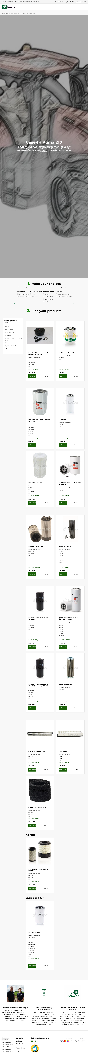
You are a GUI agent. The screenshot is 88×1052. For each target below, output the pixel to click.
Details (46, 376)
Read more (79, 1024)
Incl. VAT (84, 1)
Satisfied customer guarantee (19, 1043)
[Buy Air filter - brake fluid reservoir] (70, 335)
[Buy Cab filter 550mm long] (40, 734)
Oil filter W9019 (34, 932)
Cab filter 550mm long (36, 751)
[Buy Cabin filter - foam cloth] (40, 790)
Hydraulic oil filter (65, 546)
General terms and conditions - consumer (7, 1044)
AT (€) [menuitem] (72, 1)
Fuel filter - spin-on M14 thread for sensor (70, 483)
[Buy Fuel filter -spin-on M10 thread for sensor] (40, 402)
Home (3, 13)
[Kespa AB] (9, 7)
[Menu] (85, 7)
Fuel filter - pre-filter (35, 483)
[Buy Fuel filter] (70, 402)
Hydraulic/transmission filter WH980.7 (38, 618)
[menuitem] (57, 1)
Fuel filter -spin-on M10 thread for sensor (39, 420)
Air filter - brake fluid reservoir (70, 353)
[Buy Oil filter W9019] (40, 915)
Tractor (20, 13)
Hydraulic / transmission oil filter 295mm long (68, 618)
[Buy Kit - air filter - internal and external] (40, 852)
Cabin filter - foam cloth (37, 807)
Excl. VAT (78, 1)
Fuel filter (62, 420)
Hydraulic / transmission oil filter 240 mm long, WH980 (38, 685)
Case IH (25, 13)
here (49, 1024)
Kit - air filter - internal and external (38, 869)
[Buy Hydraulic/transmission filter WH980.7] (40, 600)
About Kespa (20, 1048)
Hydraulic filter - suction (37, 546)
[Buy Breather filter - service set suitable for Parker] (40, 335)
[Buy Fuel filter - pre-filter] (40, 465)
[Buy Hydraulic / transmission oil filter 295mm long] (70, 600)
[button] (32, 1041)
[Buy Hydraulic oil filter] (70, 529)
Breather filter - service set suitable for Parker (38, 353)
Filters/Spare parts (11, 13)
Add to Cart (32, 376)
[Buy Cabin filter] (70, 734)
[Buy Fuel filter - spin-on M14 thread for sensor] (70, 465)
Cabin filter (63, 751)
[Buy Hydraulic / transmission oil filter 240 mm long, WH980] (40, 667)
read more (20, 1020)
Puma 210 (32, 13)
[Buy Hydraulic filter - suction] (40, 529)
